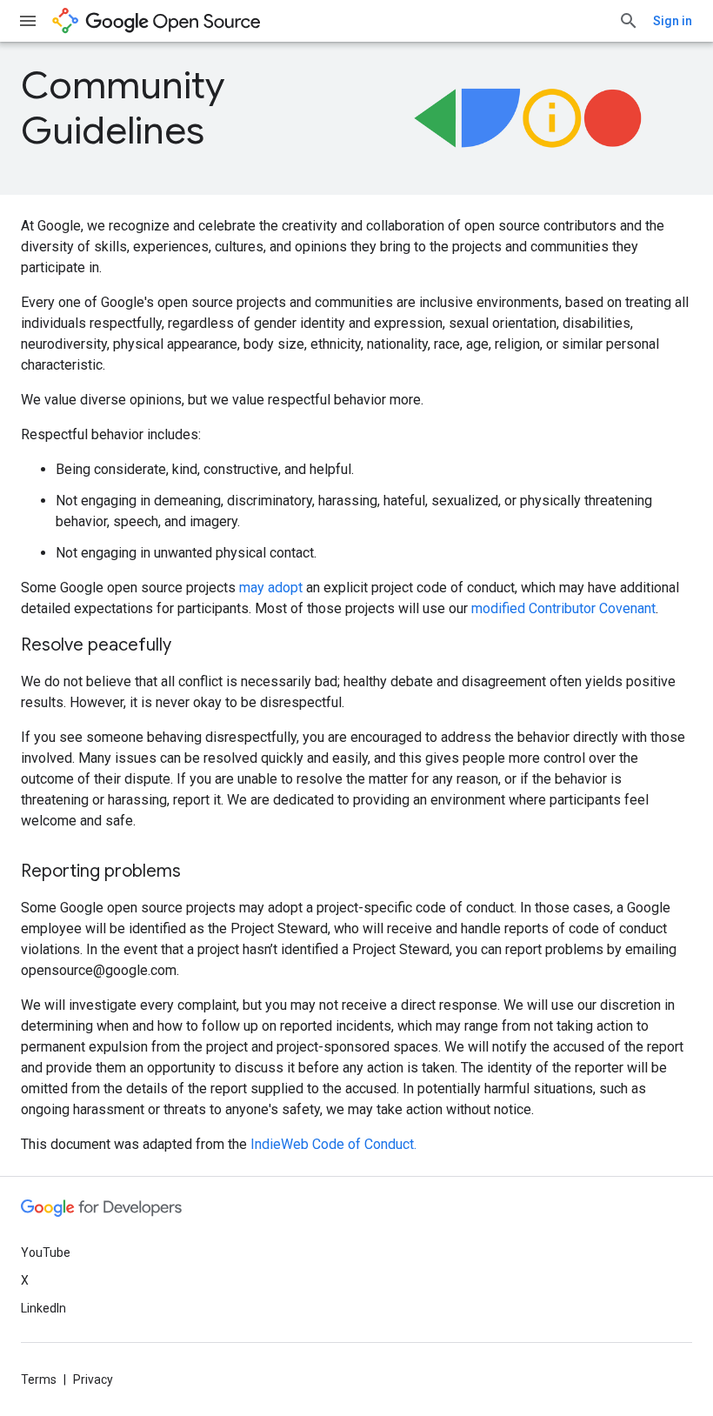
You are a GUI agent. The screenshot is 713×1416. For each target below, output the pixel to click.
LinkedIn (43, 1308)
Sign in (672, 21)
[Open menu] (27, 21)
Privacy (93, 1379)
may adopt (271, 587)
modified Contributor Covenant (563, 608)
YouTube (45, 1252)
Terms (39, 1379)
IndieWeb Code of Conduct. (333, 1144)
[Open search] (628, 20)
